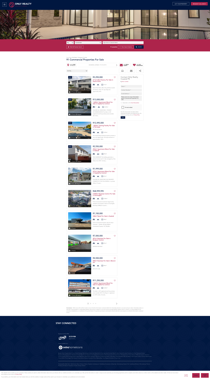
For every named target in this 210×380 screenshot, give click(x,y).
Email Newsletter (135, 102)
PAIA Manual (74, 358)
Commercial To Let (116, 354)
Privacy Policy (137, 115)
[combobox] (123, 42)
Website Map (99, 358)
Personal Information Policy (90, 358)
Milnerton (137, 364)
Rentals (133, 354)
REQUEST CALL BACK (199, 4)
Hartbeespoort (96, 364)
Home (63, 353)
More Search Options (127, 47)
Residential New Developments (64, 354)
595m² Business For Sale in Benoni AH (104, 261)
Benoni (78, 364)
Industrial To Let (90, 354)
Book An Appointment (71, 356)
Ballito (69, 364)
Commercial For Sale (131, 353)
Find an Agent (68, 358)
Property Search (68, 353)
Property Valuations (145, 354)
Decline (196, 375)
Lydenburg (132, 364)
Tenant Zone (87, 356)
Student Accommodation (99, 354)
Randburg (60, 365)
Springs (79, 365)
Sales (130, 354)
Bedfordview (73, 364)
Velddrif (83, 365)
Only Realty (74, 57)
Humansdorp (107, 364)
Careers (139, 356)
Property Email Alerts (104, 356)
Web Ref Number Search (76, 47)
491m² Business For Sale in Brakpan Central (101, 239)
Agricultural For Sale (108, 353)
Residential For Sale (76, 354)
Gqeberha (90, 364)
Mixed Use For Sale (99, 353)
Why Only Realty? (127, 356)
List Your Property (62, 356)
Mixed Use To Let (108, 354)
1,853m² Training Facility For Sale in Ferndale (104, 126)
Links (104, 358)
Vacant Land (91, 353)
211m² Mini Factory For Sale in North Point (103, 80)
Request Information (109, 358)
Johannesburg (120, 364)
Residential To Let (124, 354)
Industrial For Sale (123, 353)
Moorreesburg (143, 364)
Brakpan (82, 364)
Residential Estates (141, 353)
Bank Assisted (86, 353)
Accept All (205, 375)
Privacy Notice (81, 358)
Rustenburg (71, 365)
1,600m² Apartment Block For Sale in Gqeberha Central (103, 103)
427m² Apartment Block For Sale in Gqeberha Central (104, 172)
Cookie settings (186, 375)
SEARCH (140, 47)
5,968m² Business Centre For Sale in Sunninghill (104, 194)
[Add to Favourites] (115, 77)
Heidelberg (102, 364)
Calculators (93, 356)
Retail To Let (83, 354)
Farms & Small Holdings (77, 353)
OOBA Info (138, 354)
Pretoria (148, 364)
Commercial (80, 57)
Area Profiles (134, 356)
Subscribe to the (131, 102)
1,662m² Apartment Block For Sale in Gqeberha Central (103, 284)
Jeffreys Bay (113, 364)
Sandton (76, 365)
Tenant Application (80, 356)
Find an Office (61, 358)
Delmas (86, 364)
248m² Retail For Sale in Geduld (103, 216)
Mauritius (98, 356)
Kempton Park (126, 364)
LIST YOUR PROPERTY (181, 4)
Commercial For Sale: (62, 364)
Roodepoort (65, 365)
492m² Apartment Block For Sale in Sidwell (104, 149)
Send (123, 117)
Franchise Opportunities (147, 356)
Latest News (112, 356)
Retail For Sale (116, 353)
